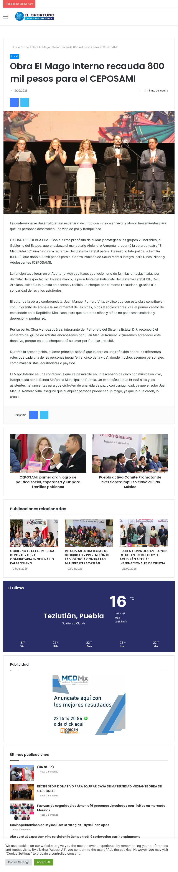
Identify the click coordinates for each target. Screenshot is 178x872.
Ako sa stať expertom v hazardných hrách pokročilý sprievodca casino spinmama (75, 836)
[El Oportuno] (34, 16)
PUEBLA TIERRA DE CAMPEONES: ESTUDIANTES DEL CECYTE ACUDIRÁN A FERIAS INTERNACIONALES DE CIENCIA (143, 557)
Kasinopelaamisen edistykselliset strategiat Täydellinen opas (59, 825)
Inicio (16, 47)
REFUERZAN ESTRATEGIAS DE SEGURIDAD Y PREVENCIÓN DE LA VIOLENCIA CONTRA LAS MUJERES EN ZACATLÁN (87, 557)
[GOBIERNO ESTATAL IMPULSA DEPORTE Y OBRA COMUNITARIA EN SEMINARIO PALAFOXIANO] (34, 533)
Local (25, 47)
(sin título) (45, 767)
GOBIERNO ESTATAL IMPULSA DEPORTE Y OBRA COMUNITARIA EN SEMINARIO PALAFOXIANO (32, 557)
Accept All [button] (44, 862)
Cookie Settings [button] (19, 862)
